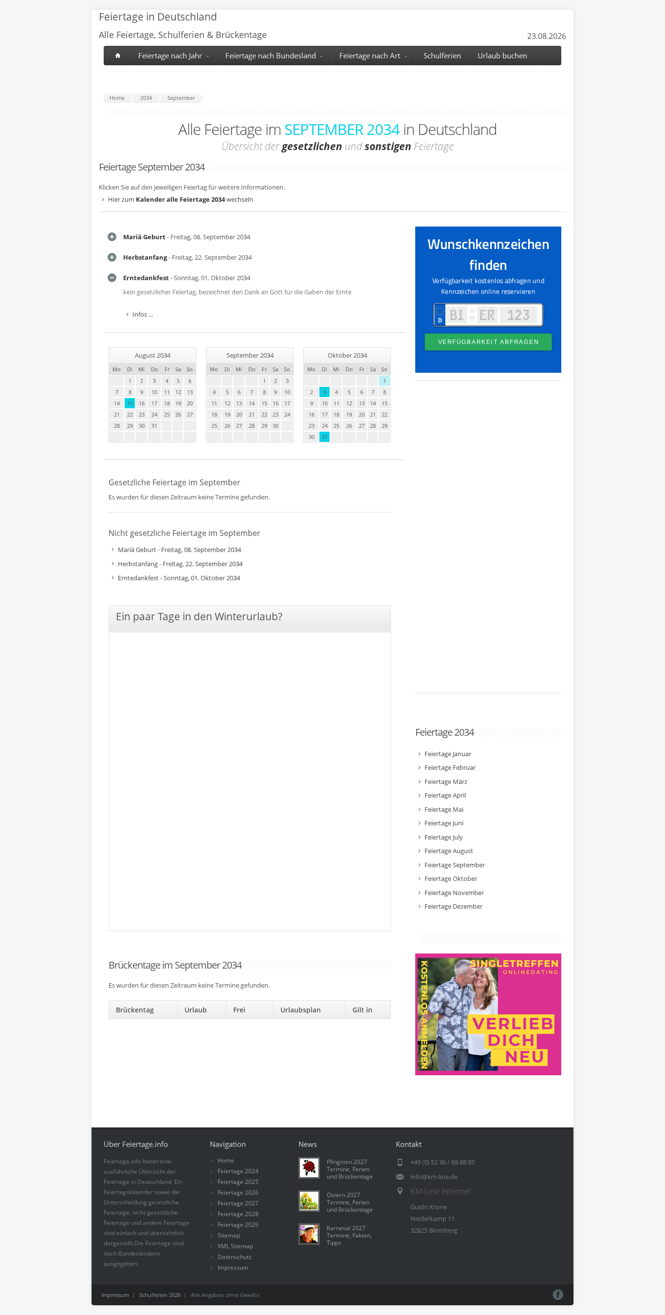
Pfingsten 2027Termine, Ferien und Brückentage (350, 1169)
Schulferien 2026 (160, 1294)
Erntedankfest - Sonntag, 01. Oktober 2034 (179, 577)
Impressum (233, 1267)
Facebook (558, 1294)
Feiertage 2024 (238, 1171)
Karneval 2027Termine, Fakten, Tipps (349, 1235)
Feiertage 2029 (238, 1224)
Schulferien (442, 55)
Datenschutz (235, 1257)
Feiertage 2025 (238, 1182)
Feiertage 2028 (238, 1214)
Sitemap (229, 1235)
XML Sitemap (235, 1246)
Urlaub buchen (502, 55)
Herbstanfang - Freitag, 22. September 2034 (180, 563)
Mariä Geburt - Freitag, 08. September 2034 (179, 549)
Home (226, 1160)
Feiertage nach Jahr (170, 55)
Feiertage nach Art (369, 55)
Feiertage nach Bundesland (270, 55)
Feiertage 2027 (238, 1203)
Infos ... (142, 314)
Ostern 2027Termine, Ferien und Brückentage (350, 1202)
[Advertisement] (488, 542)
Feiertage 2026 (238, 1192)
